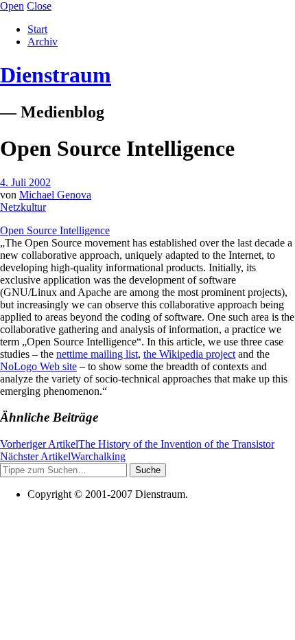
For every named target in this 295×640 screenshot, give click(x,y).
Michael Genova (55, 195)
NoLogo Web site (38, 366)
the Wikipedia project (189, 354)
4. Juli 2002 (25, 182)
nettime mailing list (97, 354)
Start (37, 29)
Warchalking (63, 456)
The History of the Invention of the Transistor (137, 444)
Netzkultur (23, 207)
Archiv (42, 41)
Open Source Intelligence (55, 230)
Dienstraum (55, 74)
